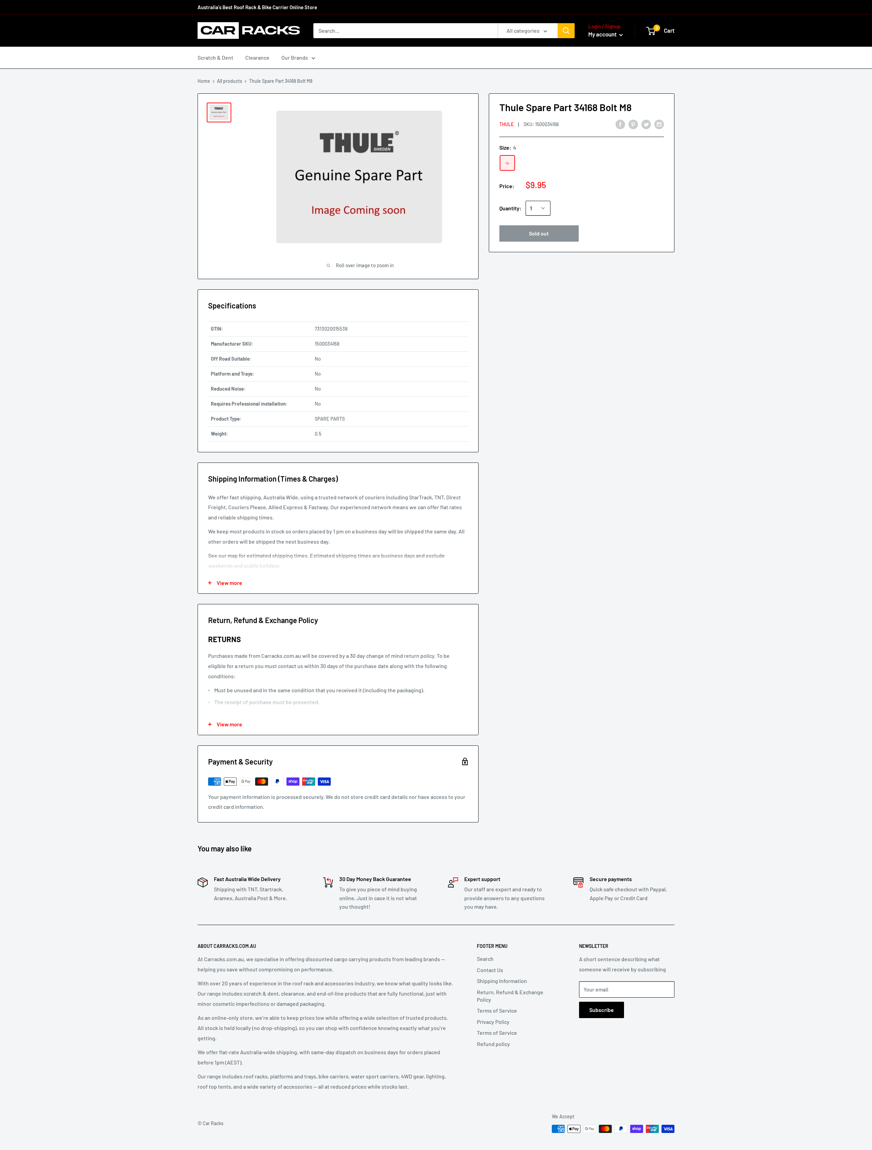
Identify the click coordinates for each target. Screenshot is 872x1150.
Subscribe (601, 1010)
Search (485, 958)
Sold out (539, 233)
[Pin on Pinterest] (633, 124)
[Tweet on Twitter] (646, 124)
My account (603, 34)
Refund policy (493, 1044)
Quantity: (510, 208)
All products (229, 81)
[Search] (566, 30)
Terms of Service (497, 1010)
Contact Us (490, 970)
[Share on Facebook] (620, 124)
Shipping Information (502, 981)
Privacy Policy (493, 1021)
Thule (506, 124)
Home (204, 81)
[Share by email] (659, 124)
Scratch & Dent (215, 57)
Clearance (257, 57)
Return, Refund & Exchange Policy (510, 996)
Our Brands (294, 57)
